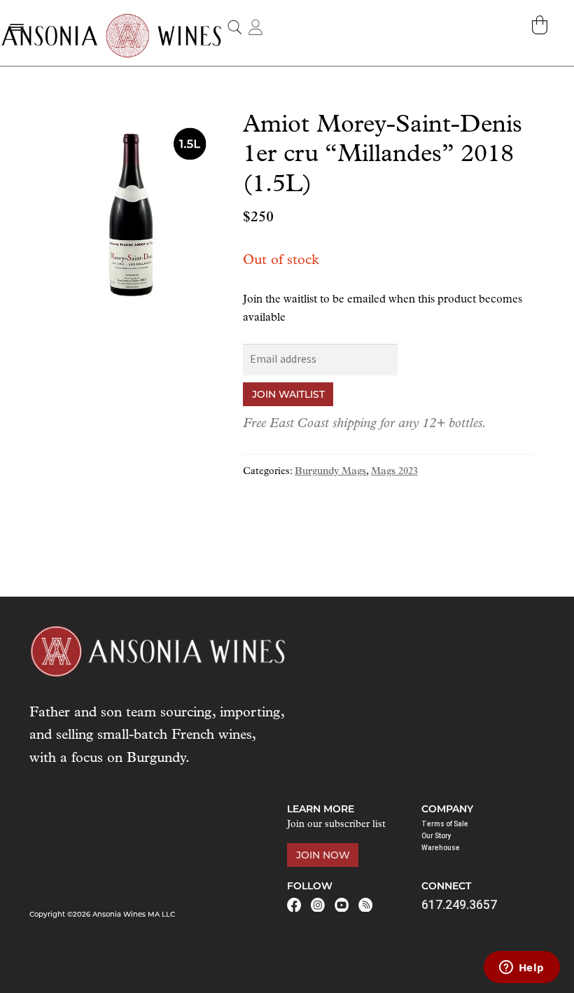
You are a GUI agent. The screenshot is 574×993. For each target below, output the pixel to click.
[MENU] (16, 27)
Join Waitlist (288, 394)
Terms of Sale (444, 824)
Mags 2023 (394, 471)
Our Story (436, 836)
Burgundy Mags (330, 471)
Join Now (323, 855)
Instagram (318, 905)
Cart (541, 24)
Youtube (342, 905)
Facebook (294, 905)
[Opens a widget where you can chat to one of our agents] (521, 968)
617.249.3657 (459, 904)
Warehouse (440, 848)
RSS (365, 905)
